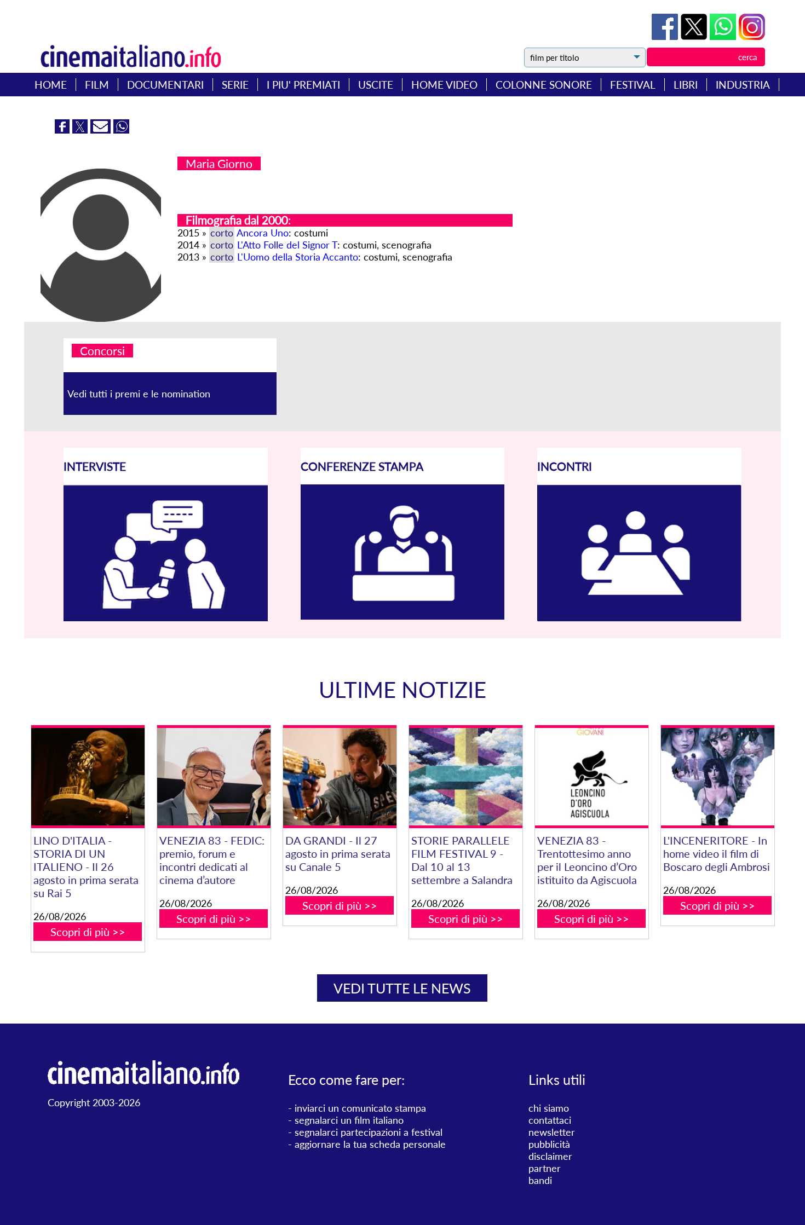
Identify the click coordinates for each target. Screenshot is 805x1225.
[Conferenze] (403, 616)
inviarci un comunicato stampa (360, 1108)
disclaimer (550, 1156)
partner (544, 1168)
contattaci (549, 1120)
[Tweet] (695, 36)
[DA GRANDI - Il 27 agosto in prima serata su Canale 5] (339, 776)
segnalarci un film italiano (349, 1120)
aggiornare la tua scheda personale (370, 1144)
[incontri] (639, 618)
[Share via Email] (101, 130)
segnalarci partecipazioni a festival (368, 1132)
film (97, 84)
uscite (375, 84)
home (50, 84)
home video (444, 84)
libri (686, 84)
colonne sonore (544, 84)
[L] (717, 776)
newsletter (551, 1132)
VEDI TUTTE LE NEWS (402, 988)
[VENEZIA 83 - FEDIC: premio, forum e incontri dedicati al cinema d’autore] (214, 776)
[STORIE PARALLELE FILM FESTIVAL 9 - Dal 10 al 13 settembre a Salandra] (465, 776)
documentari (165, 84)
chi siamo (548, 1108)
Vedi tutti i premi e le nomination (138, 394)
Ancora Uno (263, 233)
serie (235, 84)
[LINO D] (88, 776)
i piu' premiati (303, 84)
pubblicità (549, 1144)
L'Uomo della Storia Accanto (297, 257)
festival (633, 84)
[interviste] (166, 617)
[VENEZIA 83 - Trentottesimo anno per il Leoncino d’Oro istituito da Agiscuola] (591, 776)
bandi (540, 1180)
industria (743, 84)
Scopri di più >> (87, 931)
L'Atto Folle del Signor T (287, 245)
